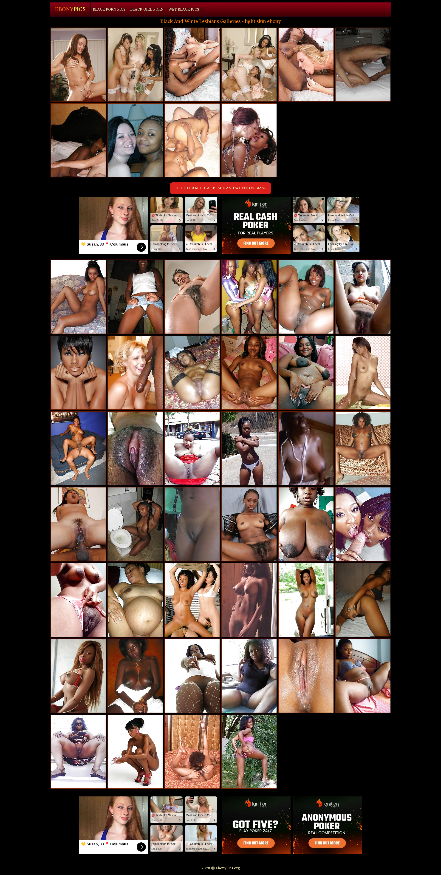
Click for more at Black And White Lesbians (220, 188)
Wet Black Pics (183, 9)
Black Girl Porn (147, 9)
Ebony (70, 9)
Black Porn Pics (109, 9)
